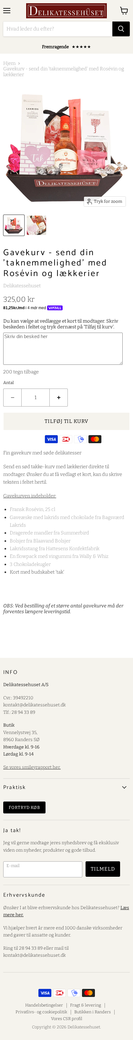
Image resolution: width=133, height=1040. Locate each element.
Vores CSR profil (66, 1018)
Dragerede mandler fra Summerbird (49, 533)
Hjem (9, 63)
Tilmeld (103, 869)
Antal (8, 382)
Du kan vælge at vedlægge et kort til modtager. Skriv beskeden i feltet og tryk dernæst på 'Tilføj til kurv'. (60, 323)
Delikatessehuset (22, 286)
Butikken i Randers (92, 1011)
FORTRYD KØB (24, 807)
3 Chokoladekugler (30, 564)
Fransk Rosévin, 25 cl (32, 509)
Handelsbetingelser (44, 1005)
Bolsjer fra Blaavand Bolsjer (40, 541)
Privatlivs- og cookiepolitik (41, 1011)
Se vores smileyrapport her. (32, 767)
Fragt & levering (85, 1005)
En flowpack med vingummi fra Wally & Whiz (59, 556)
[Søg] (121, 29)
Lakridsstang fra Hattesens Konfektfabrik (54, 548)
